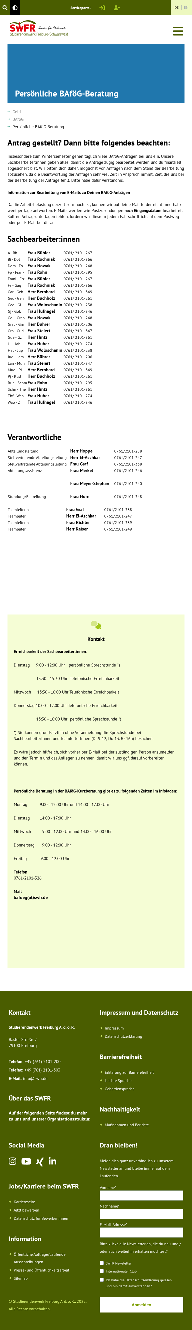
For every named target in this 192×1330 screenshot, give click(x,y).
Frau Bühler (39, 253)
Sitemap (21, 1278)
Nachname (109, 1206)
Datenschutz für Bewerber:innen (41, 1218)
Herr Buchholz (41, 298)
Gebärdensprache (119, 1088)
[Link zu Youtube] (26, 1162)
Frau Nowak (39, 265)
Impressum (114, 1028)
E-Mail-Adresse (113, 1224)
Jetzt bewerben (26, 1210)
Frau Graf (79, 464)
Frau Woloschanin (45, 305)
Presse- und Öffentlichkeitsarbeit (41, 1270)
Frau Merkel (81, 470)
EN (186, 7)
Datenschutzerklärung (123, 1036)
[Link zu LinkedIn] (52, 1162)
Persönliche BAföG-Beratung (38, 127)
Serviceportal (80, 8)
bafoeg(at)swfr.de (31, 897)
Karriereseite (24, 1201)
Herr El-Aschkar (85, 457)
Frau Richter (78, 522)
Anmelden (141, 1305)
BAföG (18, 119)
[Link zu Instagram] (12, 1162)
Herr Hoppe (81, 451)
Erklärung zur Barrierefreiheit (129, 1072)
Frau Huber (38, 343)
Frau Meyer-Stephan (89, 483)
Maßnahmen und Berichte (127, 1124)
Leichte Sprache (118, 1080)
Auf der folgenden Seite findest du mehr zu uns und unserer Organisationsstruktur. (50, 1116)
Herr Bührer (39, 324)
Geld (16, 111)
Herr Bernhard (41, 291)
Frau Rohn (37, 272)
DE (176, 7)
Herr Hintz (37, 337)
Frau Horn (80, 496)
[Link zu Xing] (40, 1162)
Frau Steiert (39, 331)
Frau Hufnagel (41, 311)
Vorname (107, 1187)
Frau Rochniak (41, 259)
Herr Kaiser (77, 529)
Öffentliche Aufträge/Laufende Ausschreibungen (40, 1258)
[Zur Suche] (5, 7)
